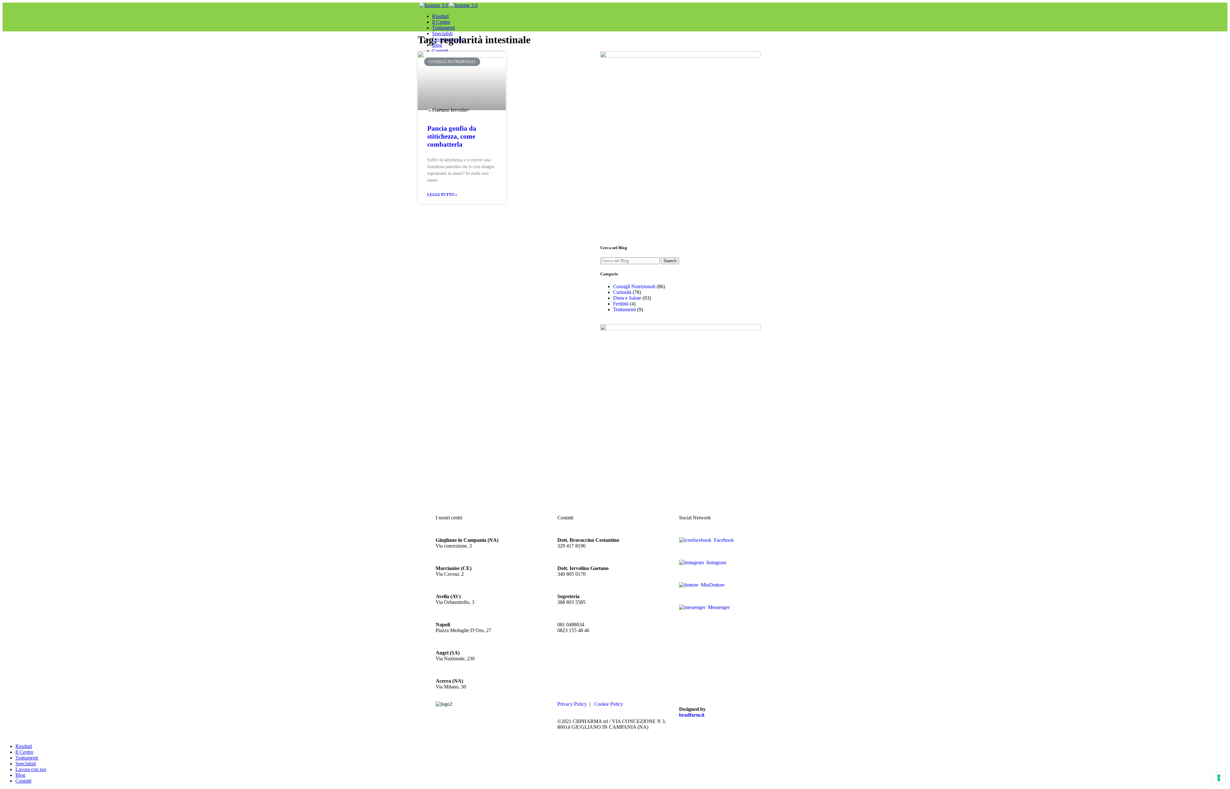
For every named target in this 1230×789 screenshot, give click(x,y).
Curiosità (622, 292)
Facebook (722, 540)
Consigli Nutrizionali (634, 286)
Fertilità (620, 303)
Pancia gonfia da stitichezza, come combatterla (451, 136)
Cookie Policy (608, 704)
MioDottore (711, 585)
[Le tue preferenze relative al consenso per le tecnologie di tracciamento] (1219, 778)
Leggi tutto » (442, 194)
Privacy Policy (572, 704)
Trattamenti (624, 309)
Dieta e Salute (627, 298)
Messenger (717, 607)
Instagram (715, 562)
